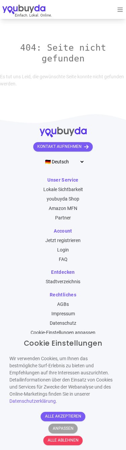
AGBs (63, 304)
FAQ (63, 259)
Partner (63, 217)
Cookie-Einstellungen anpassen (63, 332)
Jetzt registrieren (63, 240)
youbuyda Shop (63, 199)
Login (63, 250)
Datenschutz (63, 323)
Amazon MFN (63, 208)
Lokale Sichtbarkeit (63, 189)
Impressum (63, 313)
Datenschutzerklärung (32, 401)
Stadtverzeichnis (63, 281)
